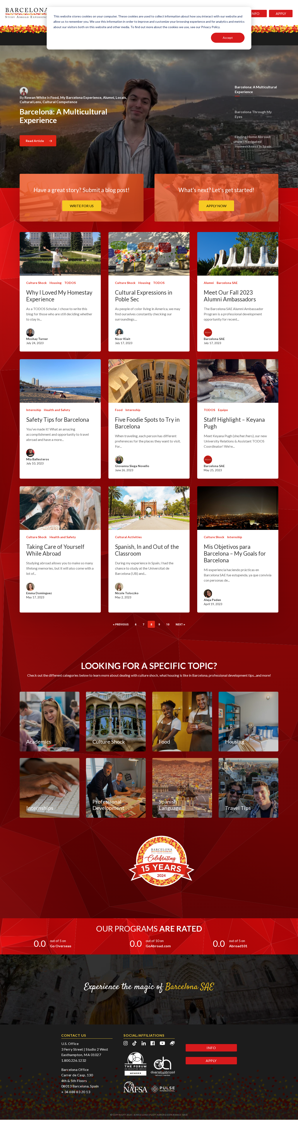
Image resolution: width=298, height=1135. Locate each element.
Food (119, 410)
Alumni (209, 283)
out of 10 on (155, 941)
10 (167, 624)
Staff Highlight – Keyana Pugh (234, 423)
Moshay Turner (37, 339)
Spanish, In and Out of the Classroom (147, 550)
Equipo (223, 410)
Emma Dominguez (39, 593)
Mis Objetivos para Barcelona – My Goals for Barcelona (235, 553)
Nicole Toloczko (127, 593)
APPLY (281, 13)
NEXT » (180, 624)
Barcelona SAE (227, 283)
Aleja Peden (212, 600)
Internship (33, 410)
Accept (228, 37)
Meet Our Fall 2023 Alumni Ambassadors (230, 296)
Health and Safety (57, 410)
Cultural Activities (128, 537)
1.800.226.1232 (73, 1060)
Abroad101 (238, 946)
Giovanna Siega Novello (132, 466)
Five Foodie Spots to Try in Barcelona (147, 423)
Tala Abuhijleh (47, 91)
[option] (149, 108)
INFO (255, 13)
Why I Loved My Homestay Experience (59, 296)
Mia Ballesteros (37, 459)
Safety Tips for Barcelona (57, 419)
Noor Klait (122, 339)
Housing (56, 283)
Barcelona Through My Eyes (66, 102)
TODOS (70, 283)
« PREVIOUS (121, 624)
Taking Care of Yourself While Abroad (55, 550)
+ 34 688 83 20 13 (75, 1092)
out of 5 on (58, 941)
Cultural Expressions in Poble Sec (143, 296)
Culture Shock (36, 283)
